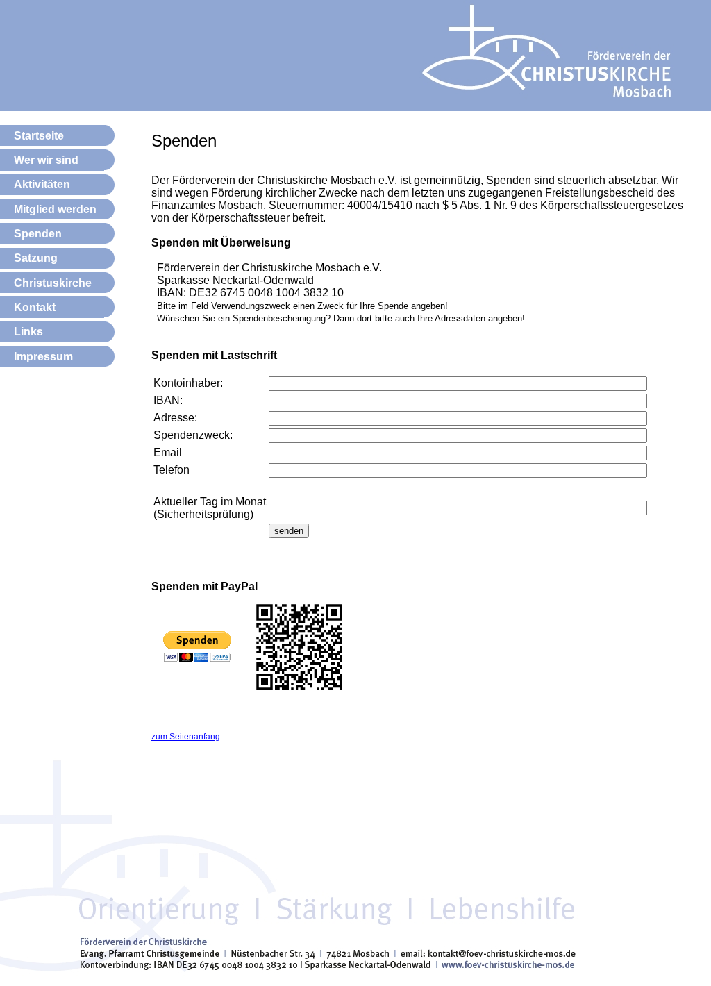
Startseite (39, 136)
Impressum (43, 356)
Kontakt (35, 307)
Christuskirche (53, 283)
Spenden (38, 234)
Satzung (36, 258)
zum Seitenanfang (185, 737)
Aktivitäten (42, 184)
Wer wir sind (46, 160)
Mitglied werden (55, 209)
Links (28, 331)
